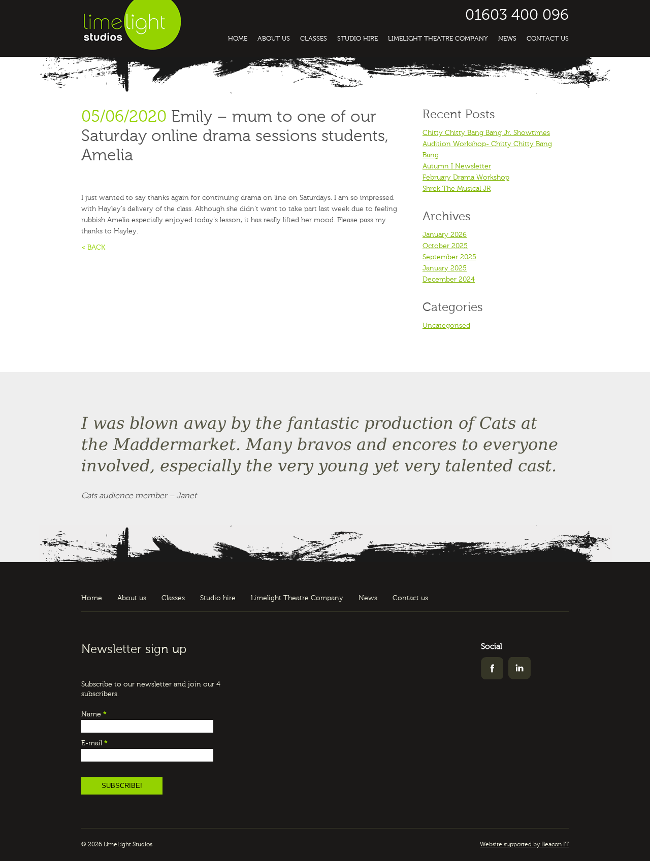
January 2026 (444, 234)
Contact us (548, 39)
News (507, 39)
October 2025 (445, 246)
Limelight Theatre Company (438, 39)
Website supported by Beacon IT (524, 845)
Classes (313, 39)
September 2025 (449, 257)
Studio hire (357, 39)
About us (273, 39)
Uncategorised (446, 325)
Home (237, 39)
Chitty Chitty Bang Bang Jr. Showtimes (486, 132)
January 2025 (444, 268)
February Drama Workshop (465, 177)
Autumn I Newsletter (456, 166)
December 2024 (448, 279)
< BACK (93, 247)
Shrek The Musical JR (456, 188)
